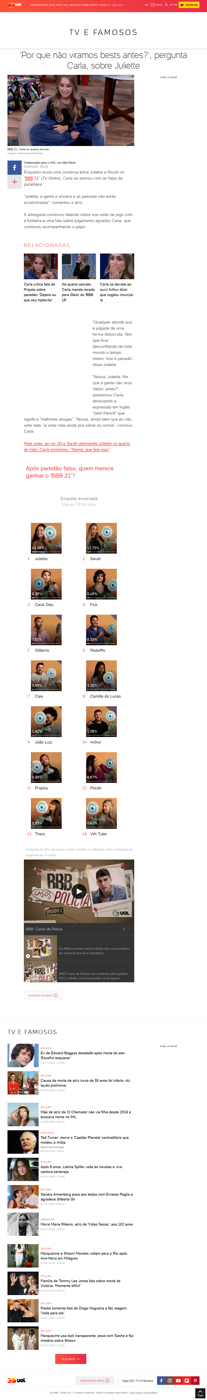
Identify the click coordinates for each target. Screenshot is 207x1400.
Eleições (28, 16)
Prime (173, 16)
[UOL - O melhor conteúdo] (14, 4)
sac (147, 4)
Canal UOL (149, 16)
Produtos (8, 16)
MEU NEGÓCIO (71, 5)
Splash (104, 16)
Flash (18, 16)
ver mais (68, 1359)
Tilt (133, 16)
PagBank (105, 5)
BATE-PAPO (55, 5)
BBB (29, 178)
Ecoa (139, 16)
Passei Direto (89, 5)
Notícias (40, 16)
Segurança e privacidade (142, 1392)
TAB (167, 16)
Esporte (94, 16)
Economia (73, 16)
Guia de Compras (194, 16)
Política (51, 16)
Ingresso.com (39, 5)
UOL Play (117, 5)
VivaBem (126, 16)
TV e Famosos (103, 32)
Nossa (160, 16)
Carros (62, 16)
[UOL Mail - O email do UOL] (156, 4)
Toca (180, 16)
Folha (84, 16)
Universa (115, 16)
